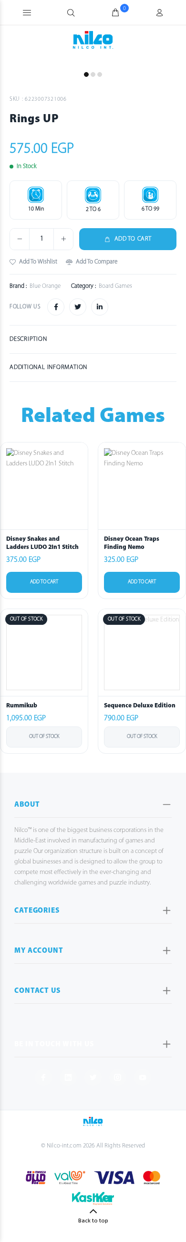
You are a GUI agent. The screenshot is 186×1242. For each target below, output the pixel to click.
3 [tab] (99, 74)
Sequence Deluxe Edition (140, 706)
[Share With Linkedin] (99, 307)
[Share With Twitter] (77, 307)
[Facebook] (43, 1077)
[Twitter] (93, 1077)
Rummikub (21, 706)
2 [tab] (93, 74)
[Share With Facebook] (55, 307)
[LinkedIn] (68, 1077)
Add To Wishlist (38, 262)
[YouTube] (142, 1077)
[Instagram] (117, 1077)
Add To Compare (96, 262)
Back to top (93, 1221)
